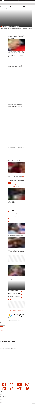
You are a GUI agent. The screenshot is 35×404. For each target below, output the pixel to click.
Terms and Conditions (10, 184)
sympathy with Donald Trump (13, 105)
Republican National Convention (19, 35)
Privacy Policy (15, 184)
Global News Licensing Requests (3, 396)
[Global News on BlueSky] (27, 390)
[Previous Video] (8, 299)
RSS (0, 393)
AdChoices (34, 403)
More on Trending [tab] (10, 202)
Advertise (1, 400)
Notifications (1, 394)
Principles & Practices (2, 391)
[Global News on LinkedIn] (4, 390)
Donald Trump (9, 33)
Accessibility (1, 402)
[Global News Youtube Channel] (19, 386)
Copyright (1, 399)
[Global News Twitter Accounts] (12, 386)
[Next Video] (10, 299)
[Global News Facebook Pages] (4, 386)
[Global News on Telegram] (19, 390)
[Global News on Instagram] (27, 386)
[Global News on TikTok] (12, 390)
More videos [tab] (13, 202)
